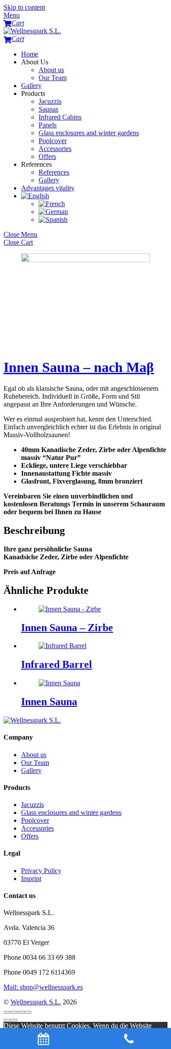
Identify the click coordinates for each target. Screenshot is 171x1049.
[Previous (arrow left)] (7, 1020)
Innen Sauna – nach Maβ (79, 367)
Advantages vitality (48, 188)
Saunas (48, 109)
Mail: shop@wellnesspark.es (43, 987)
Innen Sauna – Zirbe (67, 627)
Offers (47, 156)
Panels (48, 125)
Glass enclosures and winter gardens (89, 133)
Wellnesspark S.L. (36, 1002)
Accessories (55, 148)
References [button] (36, 164)
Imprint (31, 878)
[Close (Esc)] (7, 1012)
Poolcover (53, 140)
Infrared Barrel (56, 664)
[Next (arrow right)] (14, 1020)
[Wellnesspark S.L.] (32, 31)
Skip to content (24, 7)
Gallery (31, 85)
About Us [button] (34, 62)
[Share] (14, 1012)
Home (29, 54)
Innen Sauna (49, 701)
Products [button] (33, 93)
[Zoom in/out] (28, 1012)
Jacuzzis (50, 101)
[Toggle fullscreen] (21, 1012)
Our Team (53, 77)
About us (51, 70)
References (54, 172)
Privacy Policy (41, 870)
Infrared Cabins (60, 117)
